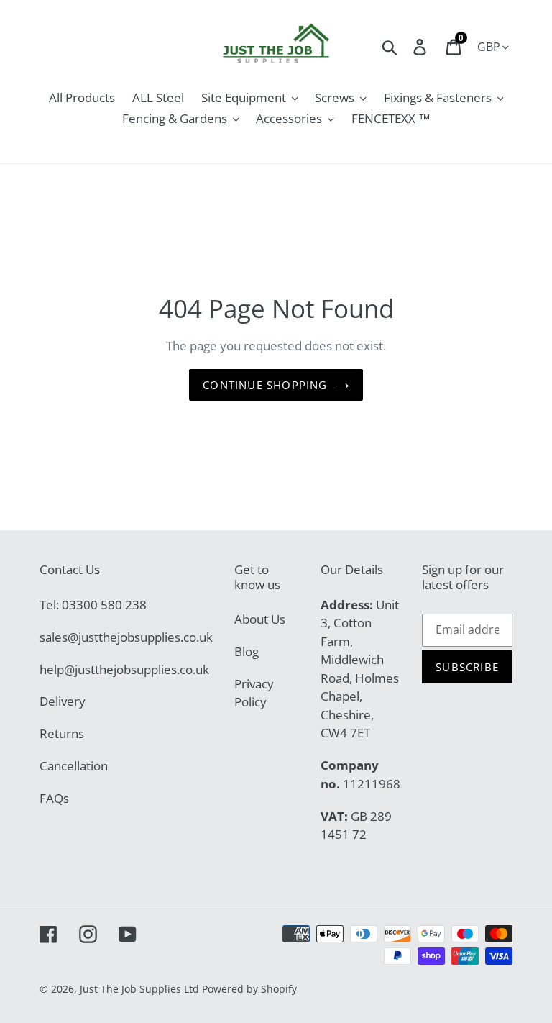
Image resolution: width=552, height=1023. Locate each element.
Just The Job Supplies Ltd (139, 989)
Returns (62, 733)
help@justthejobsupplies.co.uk (124, 669)
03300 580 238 (104, 604)
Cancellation (74, 766)
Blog (246, 651)
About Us (259, 619)
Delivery (63, 701)
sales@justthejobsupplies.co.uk (126, 637)
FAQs (54, 798)
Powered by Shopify (249, 989)
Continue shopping (265, 385)
